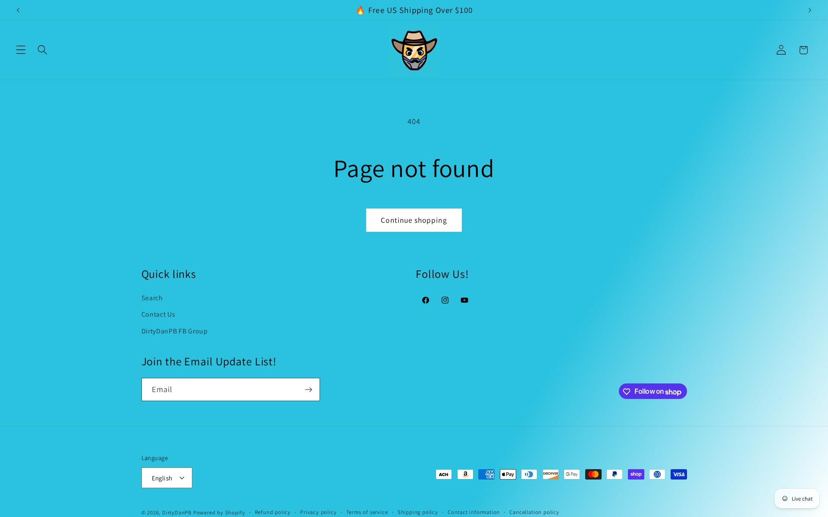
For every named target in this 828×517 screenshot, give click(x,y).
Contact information (474, 512)
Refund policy (273, 512)
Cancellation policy (534, 512)
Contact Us (158, 314)
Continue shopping (414, 220)
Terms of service (367, 512)
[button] (21, 50)
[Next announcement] (809, 9)
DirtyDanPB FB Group (174, 331)
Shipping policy (418, 512)
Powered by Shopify (219, 512)
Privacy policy (318, 512)
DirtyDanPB (176, 512)
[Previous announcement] (18, 9)
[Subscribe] (309, 390)
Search (152, 297)
